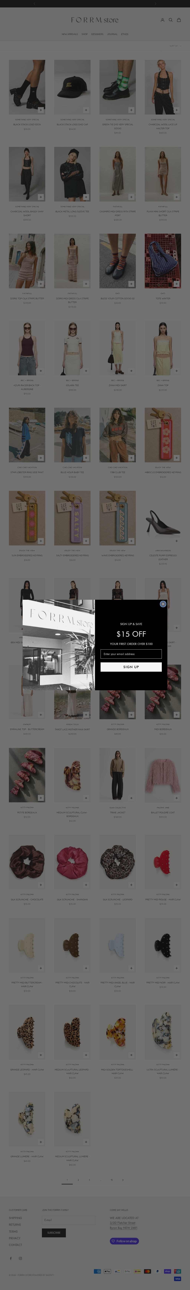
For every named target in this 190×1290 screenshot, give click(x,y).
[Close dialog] (163, 604)
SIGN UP (131, 667)
